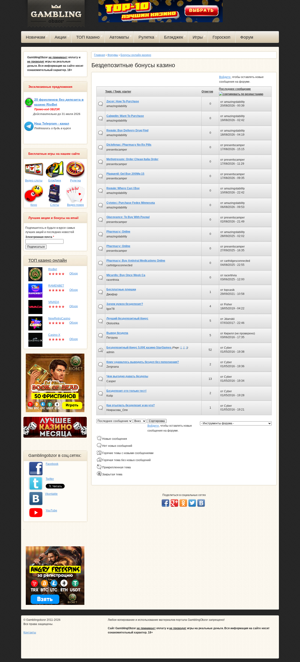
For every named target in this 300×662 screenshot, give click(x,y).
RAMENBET (56, 285)
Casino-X (54, 335)
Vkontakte (51, 494)
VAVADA (53, 302)
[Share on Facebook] (165, 503)
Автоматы (117, 38)
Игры (195, 38)
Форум (246, 37)
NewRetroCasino (59, 318)
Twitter (50, 479)
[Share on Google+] (174, 503)
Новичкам (33, 38)
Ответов (207, 91)
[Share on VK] (201, 503)
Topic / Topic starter (118, 91)
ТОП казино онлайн (47, 260)
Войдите (225, 77)
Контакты (29, 632)
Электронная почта (39, 237)
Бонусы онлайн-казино (135, 55)
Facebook (52, 464)
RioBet (52, 269)
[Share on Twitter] (192, 503)
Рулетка (144, 38)
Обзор (73, 273)
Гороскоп (221, 37)
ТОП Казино (85, 38)
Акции (58, 38)
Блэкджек (171, 38)
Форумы (112, 55)
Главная (99, 55)
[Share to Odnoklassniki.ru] (183, 503)
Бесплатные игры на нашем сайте (54, 153)
